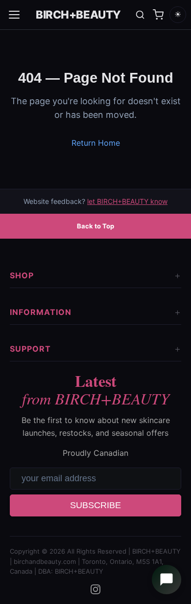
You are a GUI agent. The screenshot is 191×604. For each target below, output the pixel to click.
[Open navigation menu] (14, 14)
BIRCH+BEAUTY (78, 14)
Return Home (96, 143)
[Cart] (158, 14)
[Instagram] (95, 589)
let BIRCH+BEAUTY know (127, 201)
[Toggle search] (140, 15)
